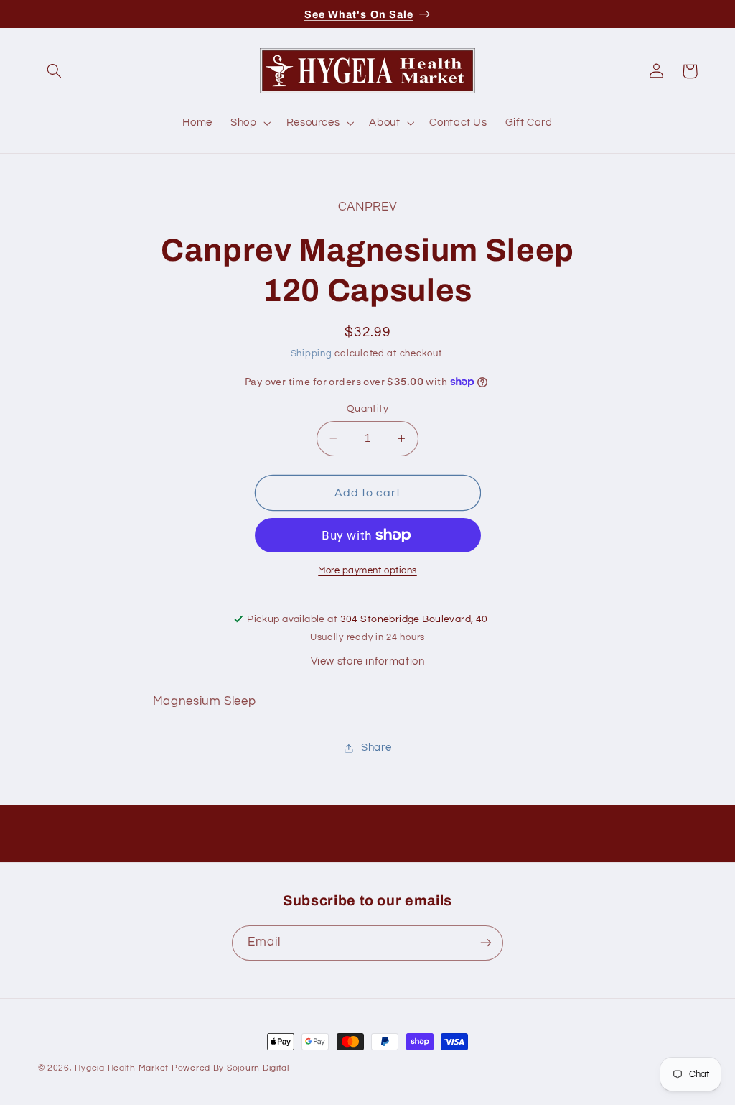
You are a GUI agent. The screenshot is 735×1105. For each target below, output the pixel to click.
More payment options (367, 570)
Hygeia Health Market (122, 1068)
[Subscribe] (485, 943)
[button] (54, 71)
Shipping (311, 354)
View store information (368, 661)
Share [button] (376, 747)
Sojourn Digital (258, 1068)
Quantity (367, 409)
